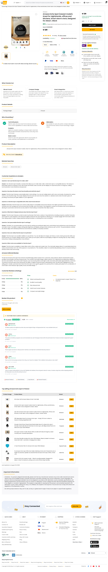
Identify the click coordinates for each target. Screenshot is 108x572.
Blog (21, 539)
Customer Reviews (24, 527)
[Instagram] (91, 566)
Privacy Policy (52, 566)
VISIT (71, 399)
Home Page (4, 6)
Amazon (45, 12)
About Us (4, 522)
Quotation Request (7, 527)
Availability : (46, 38)
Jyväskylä (75, 537)
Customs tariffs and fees (8, 537)
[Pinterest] (99, 566)
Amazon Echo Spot (15, 167)
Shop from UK (14, 562)
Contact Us (5, 524)
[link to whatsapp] (16, 48)
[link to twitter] (24, 48)
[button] (77, 3)
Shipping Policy (6, 539)
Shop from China (58, 562)
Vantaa (75, 529)
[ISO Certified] (16, 555)
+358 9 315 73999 (96, 535)
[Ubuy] (4, 2)
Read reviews (70, 319)
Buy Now (55, 69)
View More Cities (77, 542)
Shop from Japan (24, 562)
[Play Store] (94, 546)
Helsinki (75, 522)
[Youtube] (93, 566)
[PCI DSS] (5, 555)
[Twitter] (96, 566)
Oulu (74, 532)
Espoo (74, 524)
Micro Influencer (6, 542)
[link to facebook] (20, 48)
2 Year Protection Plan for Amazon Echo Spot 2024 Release (29, 446)
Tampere (75, 527)
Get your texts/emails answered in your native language (99, 528)
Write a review (6, 309)
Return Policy (23, 529)
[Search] (68, 2)
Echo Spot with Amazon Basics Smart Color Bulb (26, 399)
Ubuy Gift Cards (24, 537)
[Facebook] (88, 566)
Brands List (22, 524)
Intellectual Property (7, 529)
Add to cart (92, 25)
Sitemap (4, 532)
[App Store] (94, 542)
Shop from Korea (48, 562)
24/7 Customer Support (98, 523)
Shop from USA (5, 562)
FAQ (21, 532)
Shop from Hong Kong (36, 562)
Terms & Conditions (42, 566)
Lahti (74, 539)
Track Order (5, 534)
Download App (24, 522)
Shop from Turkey (69, 562)
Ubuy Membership (6, 544)
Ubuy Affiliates (23, 542)
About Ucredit (23, 534)
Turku (74, 534)
